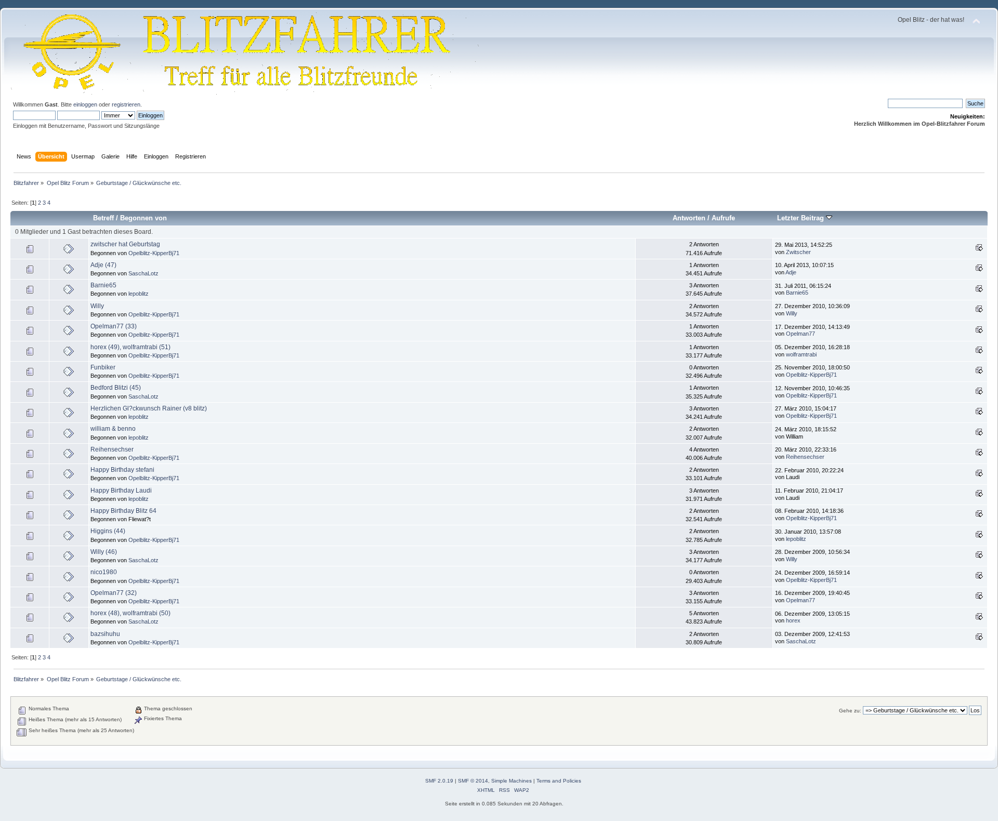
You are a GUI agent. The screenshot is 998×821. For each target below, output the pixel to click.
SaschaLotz (143, 273)
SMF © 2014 (473, 781)
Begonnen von (143, 218)
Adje (790, 272)
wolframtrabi (801, 354)
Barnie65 (103, 285)
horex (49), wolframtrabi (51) (130, 347)
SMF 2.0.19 (439, 781)
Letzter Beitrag (801, 218)
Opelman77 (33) (113, 326)
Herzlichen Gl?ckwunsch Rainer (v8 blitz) (148, 408)
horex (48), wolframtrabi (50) (130, 613)
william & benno (113, 428)
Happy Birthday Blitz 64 (123, 510)
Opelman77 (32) (113, 593)
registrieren (126, 104)
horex (793, 620)
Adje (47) (103, 265)
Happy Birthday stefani (122, 469)
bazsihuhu (105, 634)
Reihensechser (112, 449)
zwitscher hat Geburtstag (125, 244)
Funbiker (102, 367)
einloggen (85, 104)
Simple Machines (511, 781)
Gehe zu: (850, 710)
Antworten (689, 218)
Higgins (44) (107, 531)
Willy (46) (103, 551)
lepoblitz (138, 293)
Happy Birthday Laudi (121, 490)
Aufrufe (723, 218)
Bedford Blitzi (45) (115, 387)
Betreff (103, 218)
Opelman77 (800, 333)
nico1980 (103, 572)
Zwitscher (798, 252)
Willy (97, 306)
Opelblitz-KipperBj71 (153, 253)
